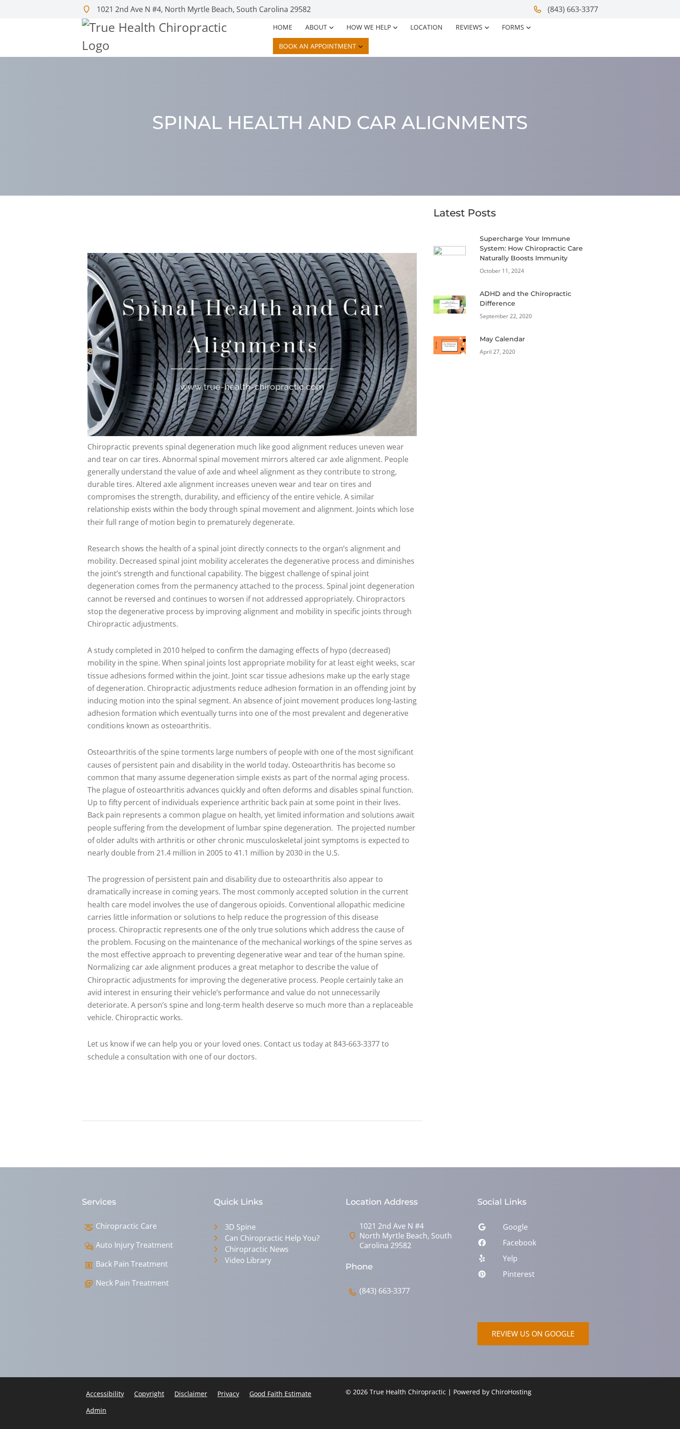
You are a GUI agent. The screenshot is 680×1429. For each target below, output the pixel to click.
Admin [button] (96, 1410)
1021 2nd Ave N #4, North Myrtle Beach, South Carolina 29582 (203, 9)
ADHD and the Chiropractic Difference (525, 298)
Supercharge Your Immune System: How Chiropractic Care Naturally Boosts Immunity (531, 248)
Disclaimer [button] (190, 1393)
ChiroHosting (511, 1391)
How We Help (368, 27)
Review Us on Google (533, 1334)
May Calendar (502, 339)
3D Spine (240, 1227)
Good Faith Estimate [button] (280, 1393)
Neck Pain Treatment (132, 1283)
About (316, 27)
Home (282, 27)
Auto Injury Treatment (134, 1245)
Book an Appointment (317, 46)
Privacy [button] (228, 1393)
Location (426, 27)
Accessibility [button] (105, 1393)
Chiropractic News (257, 1249)
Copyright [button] (149, 1393)
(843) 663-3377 (572, 9)
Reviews (469, 27)
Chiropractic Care (126, 1226)
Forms (513, 27)
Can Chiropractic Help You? (272, 1238)
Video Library (248, 1260)
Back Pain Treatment (132, 1264)
